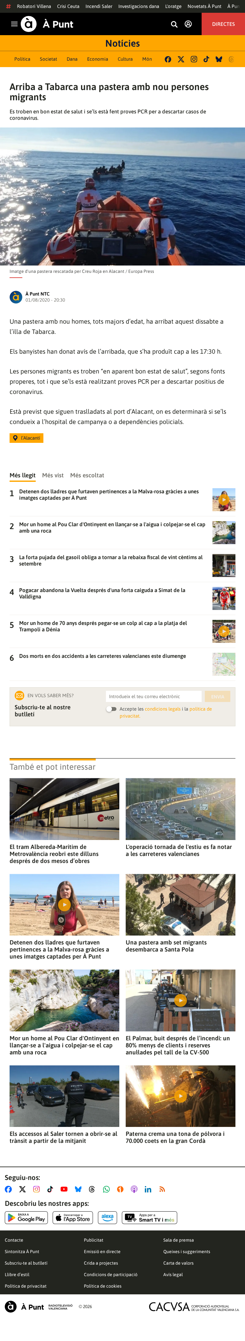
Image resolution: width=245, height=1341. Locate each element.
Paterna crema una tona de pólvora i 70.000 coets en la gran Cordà (175, 1137)
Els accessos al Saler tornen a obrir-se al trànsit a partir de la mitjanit (63, 1137)
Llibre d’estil (17, 1274)
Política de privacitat (26, 1286)
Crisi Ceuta (68, 6)
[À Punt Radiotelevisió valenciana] (38, 1307)
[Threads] (232, 59)
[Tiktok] (206, 59)
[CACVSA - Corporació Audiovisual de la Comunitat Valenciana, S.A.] (194, 1307)
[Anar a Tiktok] (51, 1189)
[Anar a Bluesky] (79, 1189)
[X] (181, 59)
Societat (48, 59)
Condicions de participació (110, 1274)
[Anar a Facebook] (9, 1189)
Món (147, 59)
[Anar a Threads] (93, 1189)
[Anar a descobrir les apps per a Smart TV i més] (149, 1217)
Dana (72, 59)
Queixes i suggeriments (186, 1251)
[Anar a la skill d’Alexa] (107, 1217)
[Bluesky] (219, 59)
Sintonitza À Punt (22, 1251)
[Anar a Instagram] (37, 1189)
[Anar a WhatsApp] (107, 1189)
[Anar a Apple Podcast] (135, 1189)
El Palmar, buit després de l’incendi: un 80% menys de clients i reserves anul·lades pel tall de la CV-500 (178, 1045)
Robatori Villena (34, 6)
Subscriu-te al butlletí (26, 1263)
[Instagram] (194, 59)
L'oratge (173, 6)
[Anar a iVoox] (121, 1189)
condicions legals (163, 709)
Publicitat (93, 1240)
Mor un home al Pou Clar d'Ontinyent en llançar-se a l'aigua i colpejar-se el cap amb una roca (64, 1045)
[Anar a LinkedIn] (149, 1189)
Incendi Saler (98, 6)
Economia (97, 59)
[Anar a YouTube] (65, 1189)
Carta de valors (178, 1263)
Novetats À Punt (204, 6)
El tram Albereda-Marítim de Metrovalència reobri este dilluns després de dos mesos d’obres (54, 853)
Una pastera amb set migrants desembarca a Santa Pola (166, 946)
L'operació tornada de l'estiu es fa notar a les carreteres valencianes (179, 850)
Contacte (14, 1240)
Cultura (125, 59)
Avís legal (173, 1274)
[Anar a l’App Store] (73, 1217)
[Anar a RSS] (164, 1189)
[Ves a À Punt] (47, 24)
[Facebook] (168, 59)
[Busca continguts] (174, 24)
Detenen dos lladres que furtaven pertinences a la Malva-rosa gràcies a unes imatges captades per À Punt (59, 949)
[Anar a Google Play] (26, 1217)
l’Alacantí (30, 438)
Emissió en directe (102, 1251)
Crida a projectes (101, 1263)
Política (22, 59)
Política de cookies (103, 1286)
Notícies (122, 43)
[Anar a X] (23, 1189)
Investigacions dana (138, 6)
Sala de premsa (178, 1240)
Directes (223, 24)
